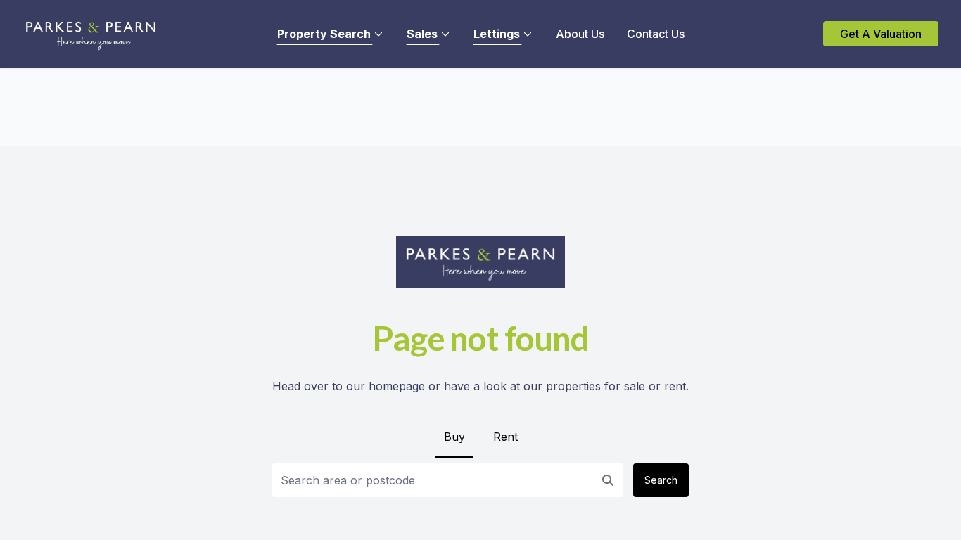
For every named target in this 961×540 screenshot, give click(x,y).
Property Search (324, 34)
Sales (422, 34)
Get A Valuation (881, 34)
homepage (397, 386)
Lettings (496, 34)
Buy (454, 437)
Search (660, 480)
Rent (505, 437)
